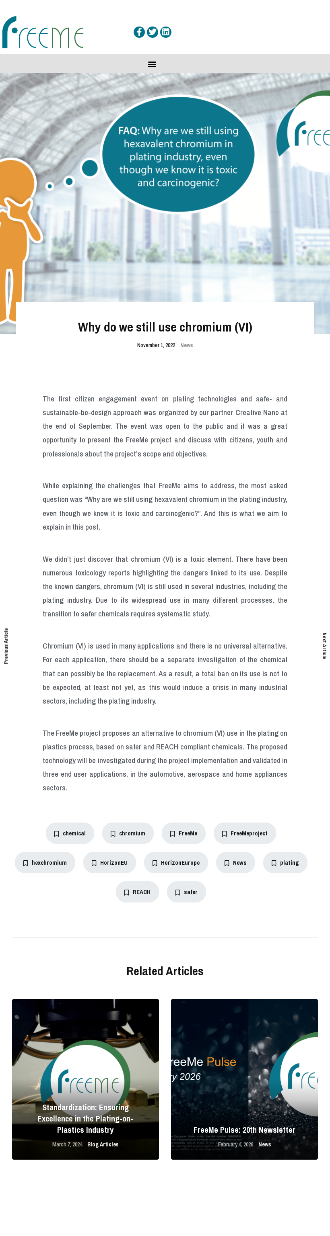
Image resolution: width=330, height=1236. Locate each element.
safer (191, 892)
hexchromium (49, 862)
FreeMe (188, 833)
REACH (142, 892)
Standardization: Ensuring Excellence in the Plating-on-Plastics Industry (85, 1118)
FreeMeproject (249, 833)
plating (289, 862)
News (186, 345)
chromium (132, 833)
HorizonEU (114, 862)
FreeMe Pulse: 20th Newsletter (244, 1129)
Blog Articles (102, 1144)
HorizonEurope (180, 862)
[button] (152, 64)
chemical (74, 833)
